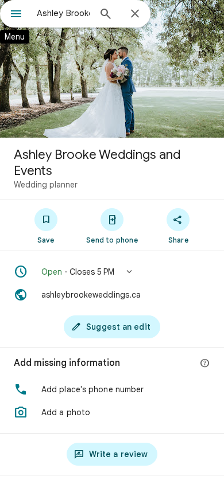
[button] (112, 271)
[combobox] (63, 13)
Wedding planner (46, 184)
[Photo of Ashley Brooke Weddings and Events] (112, 69)
